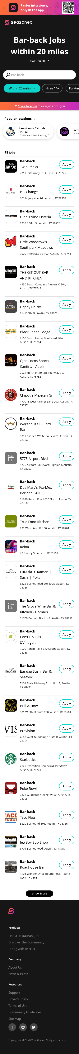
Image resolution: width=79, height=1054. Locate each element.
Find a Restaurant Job (23, 936)
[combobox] (39, 74)
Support (14, 992)
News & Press (18, 974)
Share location (27, 106)
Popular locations (18, 119)
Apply (67, 164)
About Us (15, 967)
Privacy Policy (18, 999)
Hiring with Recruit (21, 949)
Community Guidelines (24, 1012)
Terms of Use (17, 1006)
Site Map (14, 1019)
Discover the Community (26, 942)
